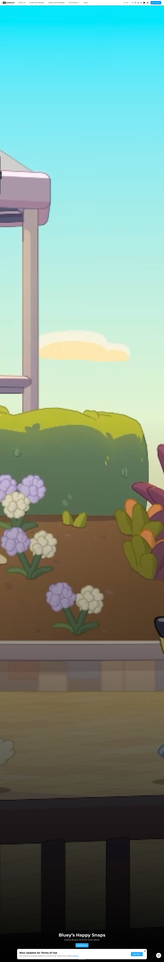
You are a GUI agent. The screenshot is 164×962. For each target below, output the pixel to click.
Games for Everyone (36, 2)
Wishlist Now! (71, 945)
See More (137, 954)
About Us (22, 2)
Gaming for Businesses (56, 2)
